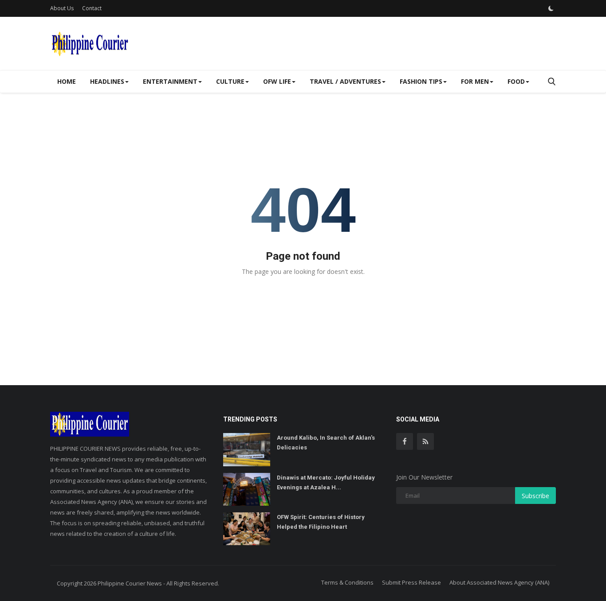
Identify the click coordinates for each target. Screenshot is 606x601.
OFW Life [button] (277, 81)
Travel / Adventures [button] (345, 81)
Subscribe (535, 496)
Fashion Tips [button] (421, 81)
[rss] (425, 441)
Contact (92, 8)
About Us (62, 8)
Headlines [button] (107, 81)
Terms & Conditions (347, 582)
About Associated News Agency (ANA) (499, 582)
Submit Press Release (411, 582)
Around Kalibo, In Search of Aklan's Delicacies (326, 442)
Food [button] (516, 81)
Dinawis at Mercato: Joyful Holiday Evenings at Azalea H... (326, 482)
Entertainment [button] (170, 81)
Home (66, 81)
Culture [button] (230, 81)
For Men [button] (475, 81)
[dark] (551, 8)
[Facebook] (404, 441)
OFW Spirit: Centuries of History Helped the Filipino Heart (321, 522)
